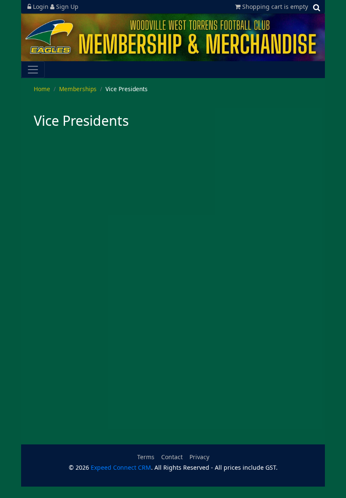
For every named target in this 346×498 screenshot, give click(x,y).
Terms (145, 457)
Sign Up (66, 7)
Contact (172, 457)
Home (42, 89)
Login (40, 7)
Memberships (78, 89)
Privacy (199, 457)
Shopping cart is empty (274, 7)
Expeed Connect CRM (121, 467)
